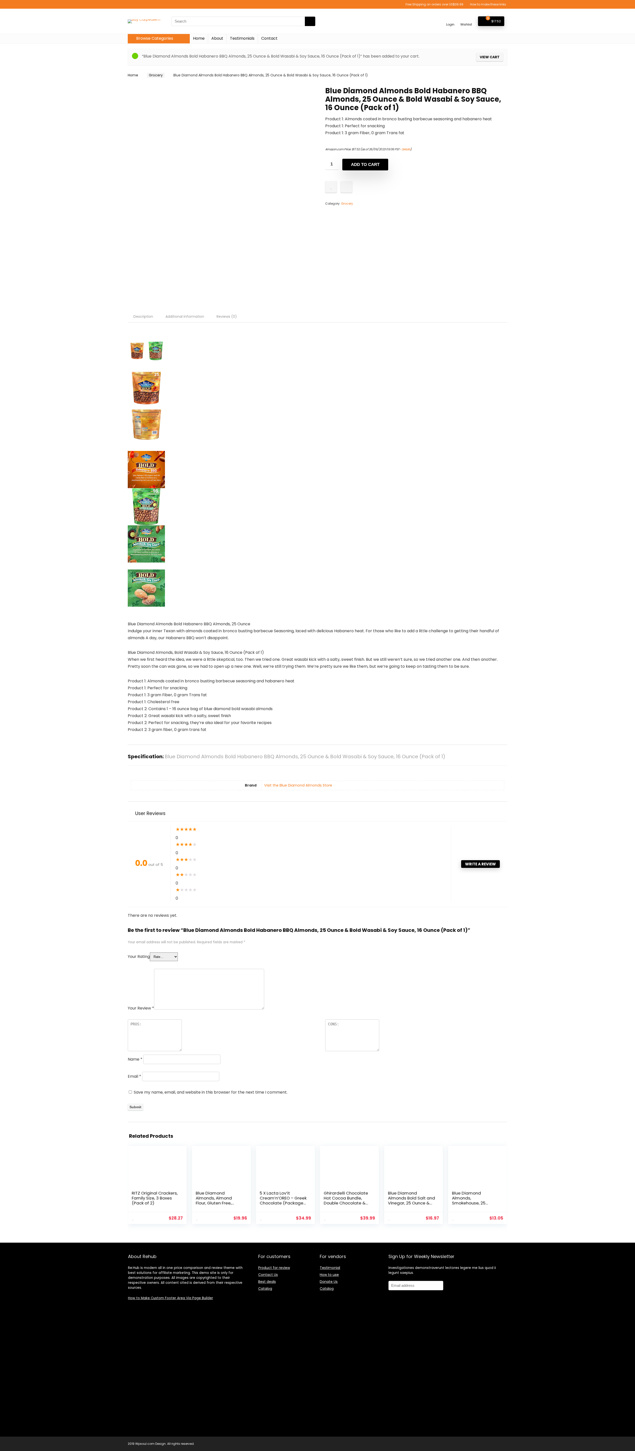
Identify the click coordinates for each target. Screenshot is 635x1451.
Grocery (156, 75)
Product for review (274, 1267)
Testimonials (242, 38)
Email (134, 1076)
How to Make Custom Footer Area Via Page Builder (170, 1298)
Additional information (184, 316)
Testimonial (330, 1267)
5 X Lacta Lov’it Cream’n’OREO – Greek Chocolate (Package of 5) (283, 1200)
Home (199, 38)
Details (406, 149)
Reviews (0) (227, 316)
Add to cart (365, 164)
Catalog (265, 1288)
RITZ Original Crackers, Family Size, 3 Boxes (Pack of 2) (155, 1198)
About (217, 38)
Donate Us (329, 1281)
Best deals (267, 1281)
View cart (490, 57)
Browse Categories (154, 38)
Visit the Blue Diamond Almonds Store (298, 785)
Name (135, 1059)
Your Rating (139, 956)
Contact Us (268, 1274)
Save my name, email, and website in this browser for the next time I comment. (210, 1092)
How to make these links (488, 4)
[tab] (143, 316)
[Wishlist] (466, 19)
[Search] (310, 21)
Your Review (141, 1008)
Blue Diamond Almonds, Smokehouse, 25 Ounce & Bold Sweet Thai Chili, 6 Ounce (473, 1203)
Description (143, 316)
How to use (329, 1274)
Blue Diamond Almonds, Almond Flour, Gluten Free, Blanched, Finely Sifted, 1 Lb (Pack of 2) (219, 1203)
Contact (269, 38)
